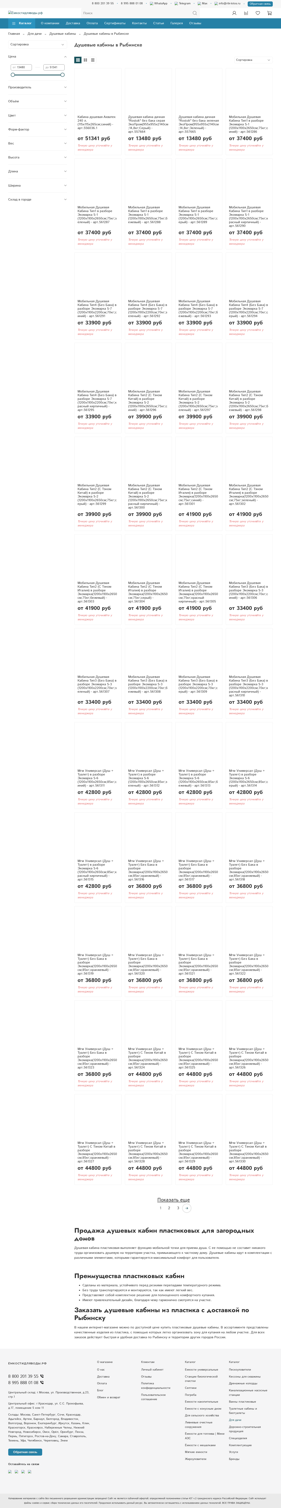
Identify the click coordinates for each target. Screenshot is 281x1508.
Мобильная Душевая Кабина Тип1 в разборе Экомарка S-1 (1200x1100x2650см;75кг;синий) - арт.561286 (248, 124)
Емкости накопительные (201, 1402)
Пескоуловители (240, 1370)
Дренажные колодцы (243, 1383)
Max (204, 3)
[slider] (13, 75)
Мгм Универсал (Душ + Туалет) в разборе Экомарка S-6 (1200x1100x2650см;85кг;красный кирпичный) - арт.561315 (97, 870)
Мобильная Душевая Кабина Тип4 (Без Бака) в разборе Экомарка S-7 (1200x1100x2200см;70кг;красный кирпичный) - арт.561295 (97, 400)
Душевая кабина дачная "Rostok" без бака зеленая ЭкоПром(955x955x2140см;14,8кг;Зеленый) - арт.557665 (199, 124)
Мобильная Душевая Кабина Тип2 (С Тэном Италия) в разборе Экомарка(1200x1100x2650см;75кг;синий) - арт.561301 (198, 494)
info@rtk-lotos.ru (229, 3)
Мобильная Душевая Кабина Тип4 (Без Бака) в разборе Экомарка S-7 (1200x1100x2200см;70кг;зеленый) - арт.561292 (147, 308)
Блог (100, 1390)
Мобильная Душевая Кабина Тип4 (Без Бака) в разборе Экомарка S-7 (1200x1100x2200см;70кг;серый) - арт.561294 (248, 308)
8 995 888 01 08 (132, 3)
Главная (14, 33)
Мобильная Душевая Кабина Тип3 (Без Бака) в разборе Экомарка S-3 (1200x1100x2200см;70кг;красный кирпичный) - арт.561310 (248, 686)
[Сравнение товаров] (246, 13)
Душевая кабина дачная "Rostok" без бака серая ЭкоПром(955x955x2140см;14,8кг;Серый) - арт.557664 (148, 124)
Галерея (177, 23)
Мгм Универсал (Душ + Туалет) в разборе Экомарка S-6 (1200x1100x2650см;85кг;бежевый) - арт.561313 (198, 778)
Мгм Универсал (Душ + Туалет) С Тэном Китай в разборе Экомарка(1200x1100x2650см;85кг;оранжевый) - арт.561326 (248, 1058)
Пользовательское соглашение (153, 1397)
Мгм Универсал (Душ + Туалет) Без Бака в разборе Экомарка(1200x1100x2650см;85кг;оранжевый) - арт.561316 (148, 870)
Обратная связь (260, 4)
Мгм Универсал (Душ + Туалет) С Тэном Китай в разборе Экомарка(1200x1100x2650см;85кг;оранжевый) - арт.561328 (148, 1152)
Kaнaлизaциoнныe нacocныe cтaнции (248, 1392)
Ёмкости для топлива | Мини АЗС (204, 1436)
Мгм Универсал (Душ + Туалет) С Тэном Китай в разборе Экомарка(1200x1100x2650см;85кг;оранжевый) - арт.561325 (198, 1058)
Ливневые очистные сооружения (198, 1424)
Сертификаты (114, 23)
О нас (101, 1370)
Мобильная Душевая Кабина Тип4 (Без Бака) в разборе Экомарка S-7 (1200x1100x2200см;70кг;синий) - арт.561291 (97, 308)
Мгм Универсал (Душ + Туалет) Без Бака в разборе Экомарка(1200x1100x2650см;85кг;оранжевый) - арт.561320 (148, 964)
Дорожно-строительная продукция (245, 1429)
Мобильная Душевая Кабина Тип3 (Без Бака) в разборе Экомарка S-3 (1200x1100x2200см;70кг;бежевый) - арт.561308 (147, 684)
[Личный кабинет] (234, 13)
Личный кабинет (152, 1370)
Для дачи (35, 33)
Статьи (158, 23)
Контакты (139, 23)
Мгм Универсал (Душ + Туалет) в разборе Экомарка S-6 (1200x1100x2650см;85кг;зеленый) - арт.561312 (147, 778)
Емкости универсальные (201, 1370)
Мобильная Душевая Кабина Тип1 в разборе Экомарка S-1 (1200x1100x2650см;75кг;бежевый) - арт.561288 (147, 215)
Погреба (190, 1395)
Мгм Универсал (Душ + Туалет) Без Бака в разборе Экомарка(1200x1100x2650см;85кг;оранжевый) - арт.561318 (248, 870)
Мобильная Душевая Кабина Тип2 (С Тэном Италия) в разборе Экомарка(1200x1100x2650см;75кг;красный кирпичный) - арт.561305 (198, 592)
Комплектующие (240, 1445)
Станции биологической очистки (201, 1379)
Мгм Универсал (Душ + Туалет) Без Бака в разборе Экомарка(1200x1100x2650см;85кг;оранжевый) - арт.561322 (248, 964)
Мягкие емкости (196, 1452)
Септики (190, 1388)
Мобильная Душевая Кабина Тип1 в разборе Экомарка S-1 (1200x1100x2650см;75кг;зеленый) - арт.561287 (97, 215)
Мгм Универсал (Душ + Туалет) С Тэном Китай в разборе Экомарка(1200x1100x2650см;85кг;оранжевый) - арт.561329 (198, 1152)
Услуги (233, 1452)
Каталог (25, 23)
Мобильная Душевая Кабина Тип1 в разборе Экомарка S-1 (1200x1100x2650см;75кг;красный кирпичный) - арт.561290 (248, 216)
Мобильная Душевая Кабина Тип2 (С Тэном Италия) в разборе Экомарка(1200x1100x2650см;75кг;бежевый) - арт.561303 (97, 592)
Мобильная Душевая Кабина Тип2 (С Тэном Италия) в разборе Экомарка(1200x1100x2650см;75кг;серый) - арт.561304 (148, 592)
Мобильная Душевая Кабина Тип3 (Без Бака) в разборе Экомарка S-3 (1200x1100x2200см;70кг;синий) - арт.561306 (248, 590)
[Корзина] (269, 13)
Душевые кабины (62, 33)
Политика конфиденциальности (155, 1385)
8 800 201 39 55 (103, 3)
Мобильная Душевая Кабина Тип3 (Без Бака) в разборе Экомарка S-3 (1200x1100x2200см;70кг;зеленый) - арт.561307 (97, 684)
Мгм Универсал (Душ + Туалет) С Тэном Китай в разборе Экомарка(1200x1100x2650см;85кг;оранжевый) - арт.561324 (148, 1058)
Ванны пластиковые (242, 1402)
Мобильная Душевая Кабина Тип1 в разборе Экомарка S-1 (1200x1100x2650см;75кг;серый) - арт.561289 (198, 215)
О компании (50, 23)
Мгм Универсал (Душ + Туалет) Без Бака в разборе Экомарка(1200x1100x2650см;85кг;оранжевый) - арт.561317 (198, 870)
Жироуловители (195, 1459)
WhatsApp (160, 3)
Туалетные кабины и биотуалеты (243, 1411)
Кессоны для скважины (245, 1377)
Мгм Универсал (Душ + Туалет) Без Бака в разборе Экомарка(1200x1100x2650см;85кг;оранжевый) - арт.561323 (97, 1058)
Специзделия (238, 1438)
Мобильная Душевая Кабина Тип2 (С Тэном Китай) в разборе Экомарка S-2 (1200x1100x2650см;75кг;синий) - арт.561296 (147, 400)
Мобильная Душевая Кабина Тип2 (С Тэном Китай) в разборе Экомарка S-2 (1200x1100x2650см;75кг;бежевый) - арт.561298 (248, 400)
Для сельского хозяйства (202, 1415)
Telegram (184, 3)
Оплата (92, 23)
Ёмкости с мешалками (200, 1445)
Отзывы (195, 23)
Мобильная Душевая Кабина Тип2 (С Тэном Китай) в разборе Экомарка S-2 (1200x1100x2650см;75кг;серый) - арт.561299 (97, 494)
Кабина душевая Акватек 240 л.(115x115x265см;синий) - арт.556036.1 (97, 122)
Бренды (234, 1459)
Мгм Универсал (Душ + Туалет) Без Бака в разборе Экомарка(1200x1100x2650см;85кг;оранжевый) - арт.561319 (97, 964)
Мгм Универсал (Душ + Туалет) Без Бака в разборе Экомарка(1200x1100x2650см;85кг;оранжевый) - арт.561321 (198, 964)
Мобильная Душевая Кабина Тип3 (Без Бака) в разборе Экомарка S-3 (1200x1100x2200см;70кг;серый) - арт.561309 (198, 684)
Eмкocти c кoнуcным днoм (203, 1409)
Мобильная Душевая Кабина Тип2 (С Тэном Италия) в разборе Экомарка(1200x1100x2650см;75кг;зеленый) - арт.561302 (248, 494)
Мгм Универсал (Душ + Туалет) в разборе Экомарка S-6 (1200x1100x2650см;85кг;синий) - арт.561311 (97, 778)
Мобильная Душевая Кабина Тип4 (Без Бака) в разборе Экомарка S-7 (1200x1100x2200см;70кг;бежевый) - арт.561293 (198, 308)
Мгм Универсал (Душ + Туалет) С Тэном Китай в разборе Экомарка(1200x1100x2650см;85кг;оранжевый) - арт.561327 (97, 1152)
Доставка (73, 23)
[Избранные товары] (257, 13)
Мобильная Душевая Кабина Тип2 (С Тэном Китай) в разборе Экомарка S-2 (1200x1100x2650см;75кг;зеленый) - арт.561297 (198, 400)
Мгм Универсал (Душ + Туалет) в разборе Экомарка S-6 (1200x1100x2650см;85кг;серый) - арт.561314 (248, 778)
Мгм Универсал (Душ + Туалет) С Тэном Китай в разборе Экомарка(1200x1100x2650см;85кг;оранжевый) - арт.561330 (248, 1152)
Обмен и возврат (108, 1397)
